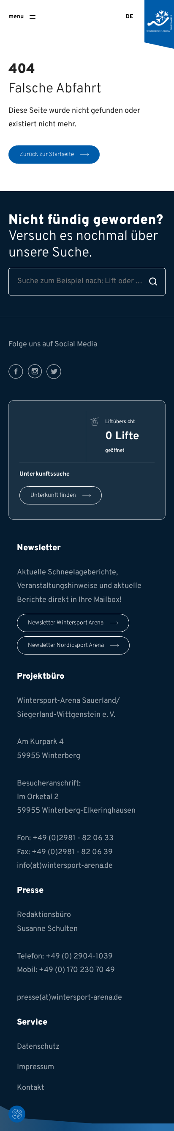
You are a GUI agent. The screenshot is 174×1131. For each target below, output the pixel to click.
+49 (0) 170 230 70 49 (77, 970)
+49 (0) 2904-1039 (79, 956)
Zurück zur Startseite (46, 154)
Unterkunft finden (53, 495)
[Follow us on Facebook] (15, 371)
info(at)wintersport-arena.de (65, 866)
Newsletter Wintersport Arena (65, 623)
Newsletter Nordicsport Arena (66, 645)
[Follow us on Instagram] (34, 371)
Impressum (35, 1067)
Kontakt (30, 1088)
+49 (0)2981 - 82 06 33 (73, 838)
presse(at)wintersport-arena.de (69, 998)
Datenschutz (38, 1047)
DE (129, 16)
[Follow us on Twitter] (53, 371)
